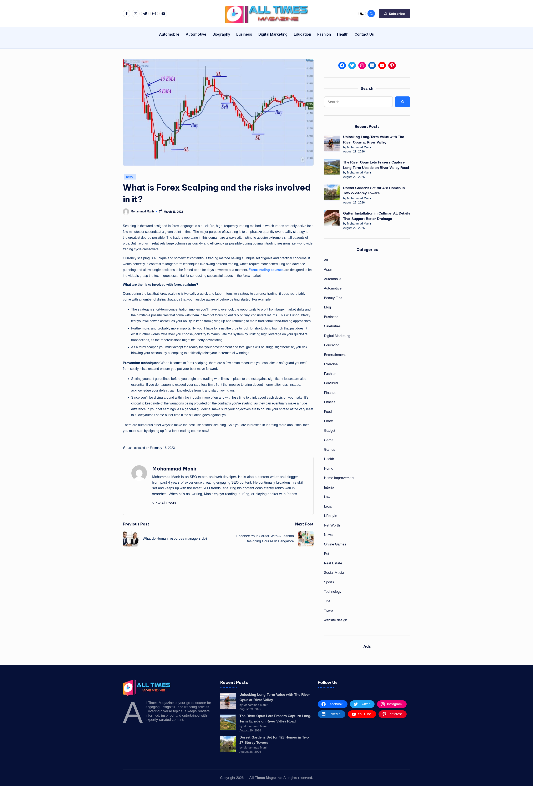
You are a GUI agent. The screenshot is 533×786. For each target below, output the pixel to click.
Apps (328, 269)
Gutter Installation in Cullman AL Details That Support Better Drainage (376, 216)
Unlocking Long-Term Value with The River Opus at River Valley (373, 139)
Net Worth (332, 525)
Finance (330, 393)
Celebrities (332, 326)
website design (335, 620)
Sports (329, 582)
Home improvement (339, 478)
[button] (394, 13)
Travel (329, 611)
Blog (327, 307)
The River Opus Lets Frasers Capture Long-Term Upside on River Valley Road (376, 165)
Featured (331, 383)
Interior (329, 487)
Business (331, 317)
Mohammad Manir (174, 468)
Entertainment (335, 355)
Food (328, 412)
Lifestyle (330, 516)
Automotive (332, 288)
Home (328, 468)
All (326, 260)
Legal (328, 506)
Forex (328, 421)
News (129, 176)
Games (329, 450)
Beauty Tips (333, 298)
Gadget (329, 431)
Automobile (332, 279)
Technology (332, 592)
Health (329, 459)
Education (331, 345)
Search (367, 88)
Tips (327, 601)
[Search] (402, 101)
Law (327, 497)
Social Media (334, 573)
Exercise (331, 364)
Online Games (335, 544)
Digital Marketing (337, 336)
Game (328, 440)
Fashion (330, 374)
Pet (326, 554)
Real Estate (333, 563)
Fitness (329, 402)
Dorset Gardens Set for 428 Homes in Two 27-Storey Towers (374, 190)
